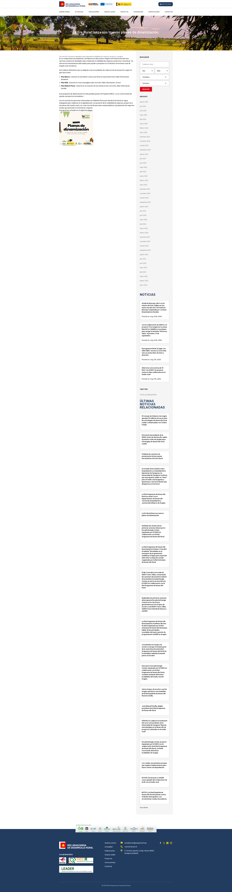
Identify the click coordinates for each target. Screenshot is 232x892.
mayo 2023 (143, 267)
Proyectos (124, 12)
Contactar (169, 12)
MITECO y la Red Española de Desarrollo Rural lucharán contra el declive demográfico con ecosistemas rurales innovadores (154, 795)
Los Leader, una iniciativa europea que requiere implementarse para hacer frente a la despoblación (154, 765)
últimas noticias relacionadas (152, 404)
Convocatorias (154, 12)
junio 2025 (143, 163)
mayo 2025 (143, 167)
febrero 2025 (144, 180)
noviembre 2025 (145, 141)
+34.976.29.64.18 (130, 847)
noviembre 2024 (145, 193)
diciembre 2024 (145, 189)
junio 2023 (143, 263)
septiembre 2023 (145, 250)
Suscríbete (144, 807)
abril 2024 (143, 224)
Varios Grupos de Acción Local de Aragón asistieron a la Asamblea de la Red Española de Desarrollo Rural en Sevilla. (154, 692)
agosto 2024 (144, 206)
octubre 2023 (144, 246)
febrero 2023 (144, 281)
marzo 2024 (144, 228)
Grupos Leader (109, 12)
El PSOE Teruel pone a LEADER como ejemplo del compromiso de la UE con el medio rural (154, 780)
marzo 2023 (144, 276)
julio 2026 (143, 106)
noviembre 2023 (145, 241)
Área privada (166, 4)
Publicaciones (94, 12)
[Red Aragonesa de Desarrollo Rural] (72, 6)
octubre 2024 (144, 198)
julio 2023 (143, 259)
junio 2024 (143, 215)
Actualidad (79, 12)
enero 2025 (143, 185)
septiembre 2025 (145, 150)
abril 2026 (143, 119)
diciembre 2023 (145, 237)
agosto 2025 (144, 154)
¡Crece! (118, 83)
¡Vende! (64, 88)
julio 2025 (143, 158)
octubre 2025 (144, 145)
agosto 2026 (144, 102)
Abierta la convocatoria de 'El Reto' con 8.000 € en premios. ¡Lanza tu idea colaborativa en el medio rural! (153, 371)
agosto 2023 (144, 254)
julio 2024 (143, 211)
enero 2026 (143, 132)
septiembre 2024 (145, 202)
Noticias (147, 294)
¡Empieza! (64, 79)
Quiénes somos (64, 12)
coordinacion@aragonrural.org (135, 843)
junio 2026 (143, 111)
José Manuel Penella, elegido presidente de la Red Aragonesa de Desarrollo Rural (153, 708)
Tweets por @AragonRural (148, 395)
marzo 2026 (144, 124)
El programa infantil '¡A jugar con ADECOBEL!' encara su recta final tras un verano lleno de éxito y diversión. (154, 352)
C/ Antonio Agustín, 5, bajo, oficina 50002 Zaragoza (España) (139, 852)
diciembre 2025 (145, 137)
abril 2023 (143, 272)
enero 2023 (143, 285)
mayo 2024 (143, 219)
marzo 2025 (144, 176)
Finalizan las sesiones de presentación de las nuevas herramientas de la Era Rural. (152, 456)
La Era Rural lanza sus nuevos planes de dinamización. (153, 514)
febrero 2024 (144, 233)
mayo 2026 (143, 115)
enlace (89, 110)
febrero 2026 (144, 128)
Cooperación (138, 12)
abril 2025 (143, 172)
